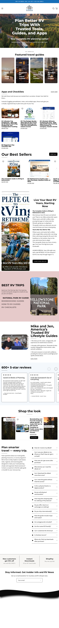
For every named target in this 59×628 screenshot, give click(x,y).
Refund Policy (6, 613)
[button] (53, 8)
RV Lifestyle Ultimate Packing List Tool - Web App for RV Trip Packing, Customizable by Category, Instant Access (48, 123)
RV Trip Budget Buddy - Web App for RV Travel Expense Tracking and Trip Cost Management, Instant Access (29, 123)
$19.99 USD (24, 128)
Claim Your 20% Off (40, 261)
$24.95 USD (5, 182)
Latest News (34, 602)
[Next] (56, 168)
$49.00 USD (5, 128)
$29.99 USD (33, 434)
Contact (33, 599)
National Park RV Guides (16, 298)
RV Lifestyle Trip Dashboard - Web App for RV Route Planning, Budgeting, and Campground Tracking (10, 123)
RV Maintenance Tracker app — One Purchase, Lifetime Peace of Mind (39, 180)
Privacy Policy (6, 610)
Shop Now (54, 91)
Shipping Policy (6, 615)
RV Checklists (9, 307)
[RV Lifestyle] (29, 8)
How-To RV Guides (11, 304)
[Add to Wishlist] (3, 109)
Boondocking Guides (13, 301)
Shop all (53, 154)
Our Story (34, 358)
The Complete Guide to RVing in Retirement (13, 179)
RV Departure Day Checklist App (8, 145)
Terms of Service (7, 618)
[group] (29, 1)
